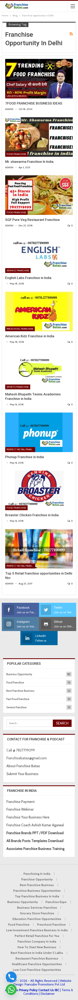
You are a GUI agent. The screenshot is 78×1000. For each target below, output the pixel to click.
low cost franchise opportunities (37, 970)
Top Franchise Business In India (37, 896)
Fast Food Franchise (17, 699)
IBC (57, 990)
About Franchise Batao (23, 766)
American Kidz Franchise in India (29, 336)
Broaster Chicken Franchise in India (32, 515)
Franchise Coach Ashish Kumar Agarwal (35, 825)
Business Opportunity (19, 674)
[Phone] (11, 977)
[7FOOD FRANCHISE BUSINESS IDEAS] (39, 78)
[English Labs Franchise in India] (39, 253)
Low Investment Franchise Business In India (37, 930)
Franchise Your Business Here (28, 817)
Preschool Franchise (20, 328)
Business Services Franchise (37, 907)
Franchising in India (37, 874)
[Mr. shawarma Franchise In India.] (39, 137)
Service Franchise (18, 270)
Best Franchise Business (20, 690)
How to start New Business (37, 947)
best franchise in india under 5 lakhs (37, 953)
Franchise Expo (56, 902)
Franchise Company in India (37, 941)
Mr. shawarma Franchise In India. (29, 162)
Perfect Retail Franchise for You (21, 449)
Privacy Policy (28, 990)
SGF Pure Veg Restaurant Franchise (32, 220)
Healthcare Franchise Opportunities (37, 964)
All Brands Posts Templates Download (34, 841)
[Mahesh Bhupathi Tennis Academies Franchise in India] (39, 369)
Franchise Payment (20, 802)
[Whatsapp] (11, 989)
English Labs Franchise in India (28, 278)
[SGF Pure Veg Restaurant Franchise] (39, 195)
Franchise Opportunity (37, 879)
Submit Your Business (22, 774)
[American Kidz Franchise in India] (39, 311)
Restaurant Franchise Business (37, 958)
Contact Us (46, 990)
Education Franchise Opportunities (37, 919)
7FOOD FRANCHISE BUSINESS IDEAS (33, 103)
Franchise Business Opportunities (37, 890)
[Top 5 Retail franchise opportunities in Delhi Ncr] (39, 548)
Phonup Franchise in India (24, 457)
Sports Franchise (18, 386)
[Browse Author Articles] (7, 283)
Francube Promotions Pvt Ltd (44, 984)
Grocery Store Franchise (37, 913)
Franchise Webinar (20, 809)
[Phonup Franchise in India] (39, 432)
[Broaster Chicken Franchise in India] (39, 490)
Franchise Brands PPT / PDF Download (35, 833)
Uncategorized (16, 95)
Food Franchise (16, 154)
